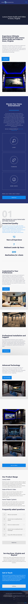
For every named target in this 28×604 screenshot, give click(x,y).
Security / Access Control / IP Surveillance (14, 593)
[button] (14, 515)
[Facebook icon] (14, 599)
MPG (25, 602)
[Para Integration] (7, 2)
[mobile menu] (26, 2)
